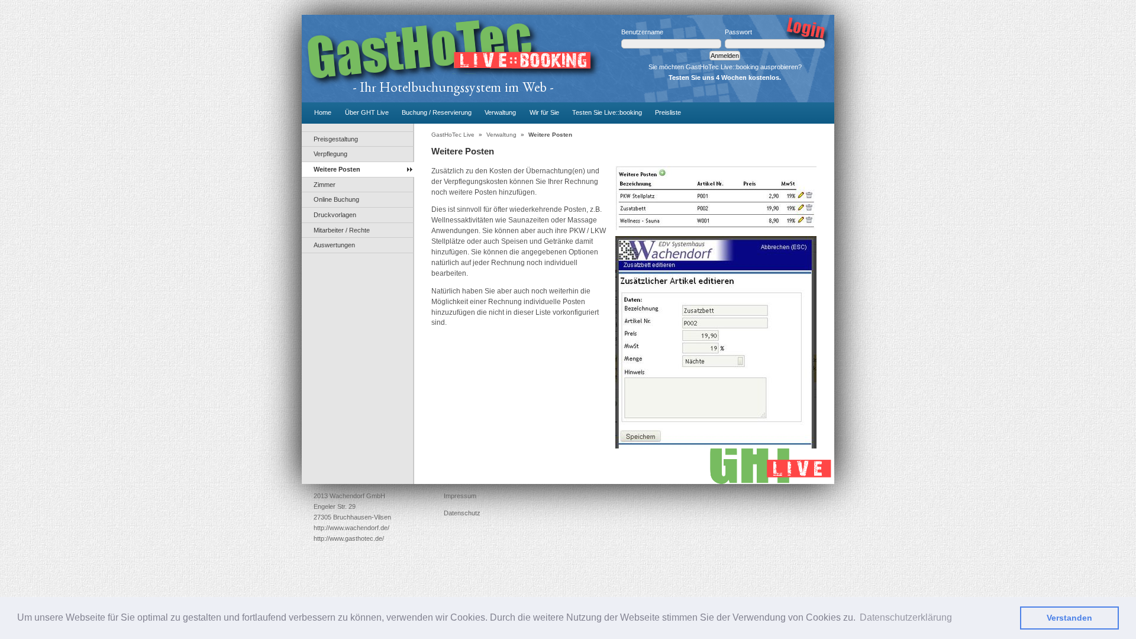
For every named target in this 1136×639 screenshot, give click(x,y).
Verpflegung (330, 153)
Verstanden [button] (1069, 617)
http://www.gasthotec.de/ (349, 538)
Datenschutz (462, 513)
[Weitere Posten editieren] (715, 342)
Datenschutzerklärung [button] (906, 617)
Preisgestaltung (336, 139)
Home (322, 112)
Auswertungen (334, 244)
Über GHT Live (367, 112)
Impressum (460, 495)
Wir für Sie (544, 112)
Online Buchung (336, 199)
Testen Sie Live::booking (607, 112)
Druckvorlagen (335, 214)
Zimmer (324, 184)
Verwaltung (500, 112)
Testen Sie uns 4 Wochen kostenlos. (725, 77)
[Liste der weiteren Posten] (715, 198)
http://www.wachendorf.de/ (351, 527)
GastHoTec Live (453, 134)
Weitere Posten (337, 169)
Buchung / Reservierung (437, 112)
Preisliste (668, 112)
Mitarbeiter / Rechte (342, 230)
